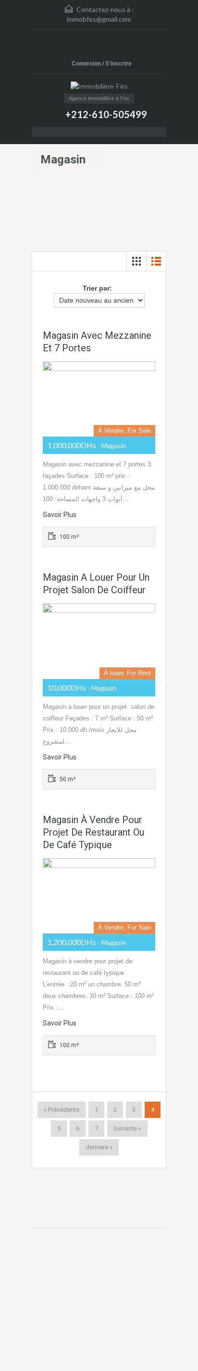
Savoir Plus (59, 515)
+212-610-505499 (106, 114)
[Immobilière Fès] (99, 87)
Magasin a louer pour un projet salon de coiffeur (96, 584)
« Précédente (61, 1109)
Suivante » (127, 1128)
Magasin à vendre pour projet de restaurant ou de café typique (93, 832)
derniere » (99, 1147)
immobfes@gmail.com (99, 19)
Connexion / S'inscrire (102, 63)
